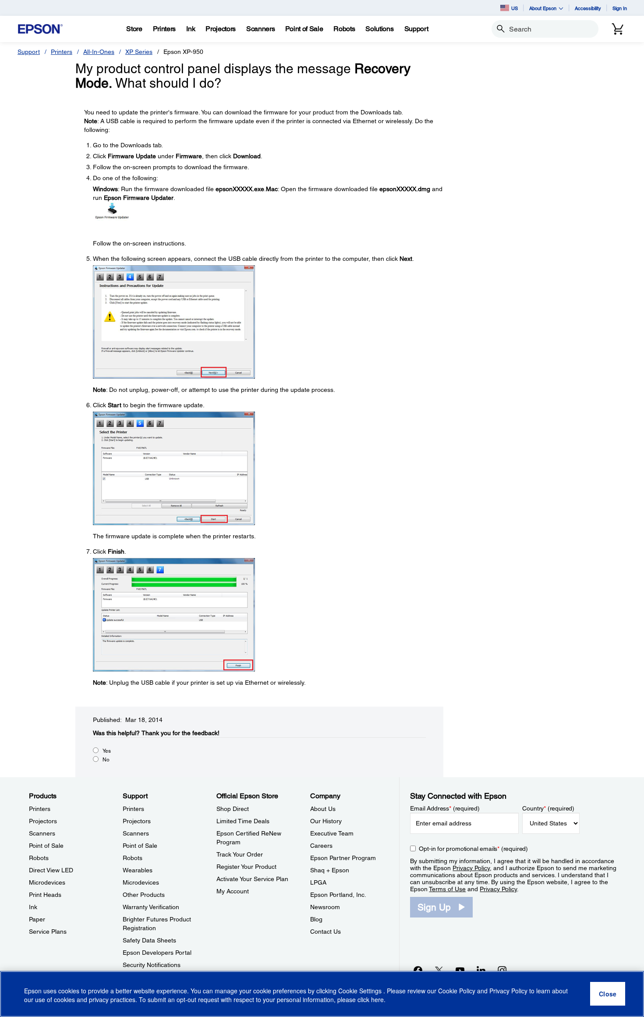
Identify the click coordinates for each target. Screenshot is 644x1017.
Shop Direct (232, 808)
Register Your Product (246, 866)
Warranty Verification (151, 906)
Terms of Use (447, 889)
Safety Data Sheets (149, 940)
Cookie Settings (360, 990)
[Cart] (617, 29)
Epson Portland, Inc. (338, 894)
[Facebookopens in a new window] (418, 970)
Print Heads (45, 894)
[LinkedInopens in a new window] (481, 970)
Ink (33, 906)
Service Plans (48, 931)
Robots (39, 857)
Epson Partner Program (343, 857)
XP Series (138, 51)
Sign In (619, 8)
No (106, 760)
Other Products (144, 894)
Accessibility (588, 8)
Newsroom (325, 906)
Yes (107, 751)
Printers (61, 51)
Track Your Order (239, 854)
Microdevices (47, 882)
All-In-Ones (98, 51)
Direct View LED (51, 870)
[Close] (607, 994)
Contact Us (325, 931)
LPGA (318, 882)
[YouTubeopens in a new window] (460, 970)
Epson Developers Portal (157, 952)
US (514, 8)
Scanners (42, 833)
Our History (326, 821)
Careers (321, 845)
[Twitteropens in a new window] (439, 970)
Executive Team (332, 833)
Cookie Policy (456, 990)
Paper (37, 919)
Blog (316, 919)
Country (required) (548, 808)
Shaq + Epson (329, 870)
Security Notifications (151, 964)
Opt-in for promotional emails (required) (473, 848)
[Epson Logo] (40, 29)
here (377, 1000)
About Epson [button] (542, 8)
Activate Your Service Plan (252, 878)
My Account (232, 891)
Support (29, 51)
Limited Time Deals (242, 821)
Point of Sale (46, 845)
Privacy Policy (471, 867)
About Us (323, 808)
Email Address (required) (445, 808)
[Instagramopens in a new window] (502, 970)
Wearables (137, 870)
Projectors (43, 821)
